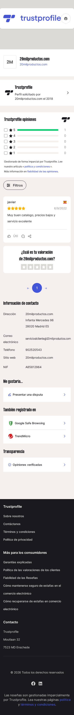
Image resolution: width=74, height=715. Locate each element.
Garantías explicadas (17, 562)
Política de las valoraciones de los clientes (31, 570)
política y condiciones (37, 166)
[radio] (24, 267)
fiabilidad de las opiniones (42, 171)
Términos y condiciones (19, 531)
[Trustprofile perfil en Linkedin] (41, 683)
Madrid (40, 326)
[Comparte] (29, 236)
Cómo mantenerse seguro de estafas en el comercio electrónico (32, 589)
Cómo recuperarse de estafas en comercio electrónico (32, 605)
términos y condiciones (38, 704)
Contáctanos (12, 524)
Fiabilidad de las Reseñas (20, 577)
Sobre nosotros (13, 516)
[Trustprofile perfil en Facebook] (33, 683)
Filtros (18, 185)
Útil (15, 236)
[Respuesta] (23, 236)
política (65, 700)
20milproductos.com (33, 64)
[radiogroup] (37, 267)
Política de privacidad (17, 539)
